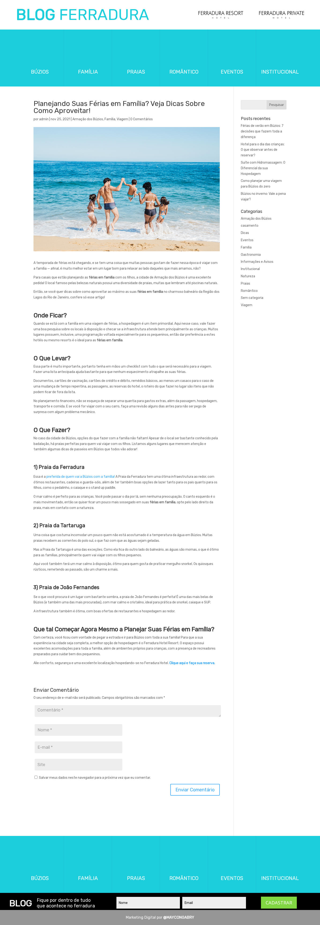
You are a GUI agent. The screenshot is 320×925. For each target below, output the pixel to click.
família (88, 72)
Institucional (250, 269)
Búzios (40, 72)
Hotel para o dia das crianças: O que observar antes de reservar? (263, 150)
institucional (280, 72)
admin (43, 119)
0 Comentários (141, 119)
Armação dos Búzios (87, 119)
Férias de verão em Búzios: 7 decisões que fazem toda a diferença (262, 131)
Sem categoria (252, 298)
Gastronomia (251, 255)
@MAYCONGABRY (178, 917)
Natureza (248, 276)
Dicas (245, 233)
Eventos (232, 72)
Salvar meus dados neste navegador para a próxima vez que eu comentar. (95, 778)
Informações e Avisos (257, 262)
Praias (136, 72)
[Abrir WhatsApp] (308, 913)
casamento (249, 226)
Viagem (122, 119)
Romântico (183, 72)
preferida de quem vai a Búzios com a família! (80, 477)
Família (109, 119)
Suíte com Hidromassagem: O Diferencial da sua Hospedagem (263, 168)
